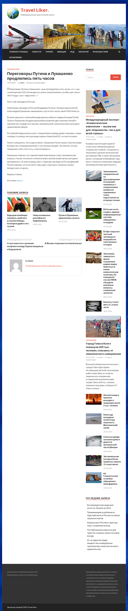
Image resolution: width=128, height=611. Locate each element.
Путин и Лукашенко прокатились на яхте (69, 216)
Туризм (49, 52)
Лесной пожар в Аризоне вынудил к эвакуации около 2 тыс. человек (111, 400)
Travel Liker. (35, 10)
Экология (83, 52)
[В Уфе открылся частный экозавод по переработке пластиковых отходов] (94, 240)
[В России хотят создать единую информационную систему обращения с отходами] (94, 218)
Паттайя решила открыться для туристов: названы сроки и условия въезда (103, 533)
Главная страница (18, 52)
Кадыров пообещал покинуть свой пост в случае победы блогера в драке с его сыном (18, 221)
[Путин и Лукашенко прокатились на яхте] (70, 212)
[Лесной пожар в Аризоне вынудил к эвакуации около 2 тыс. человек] (94, 404)
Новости (36, 52)
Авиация (61, 52)
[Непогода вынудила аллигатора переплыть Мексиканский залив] (94, 423)
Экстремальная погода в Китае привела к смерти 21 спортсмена (112, 460)
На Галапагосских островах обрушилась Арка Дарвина (110, 478)
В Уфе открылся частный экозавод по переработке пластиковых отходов (111, 238)
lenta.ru (20, 180)
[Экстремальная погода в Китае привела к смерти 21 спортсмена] (94, 465)
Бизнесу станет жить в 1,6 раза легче (111, 304)
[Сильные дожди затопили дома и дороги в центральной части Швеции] (94, 445)
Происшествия (100, 52)
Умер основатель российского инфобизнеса (41, 218)
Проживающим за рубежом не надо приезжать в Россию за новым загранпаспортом (103, 515)
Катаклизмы (15, 57)
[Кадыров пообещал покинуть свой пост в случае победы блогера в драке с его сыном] (18, 212)
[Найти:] (103, 77)
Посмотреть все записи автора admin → (44, 266)
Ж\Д (72, 52)
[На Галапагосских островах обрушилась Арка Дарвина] (94, 482)
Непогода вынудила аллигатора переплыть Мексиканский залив (110, 421)
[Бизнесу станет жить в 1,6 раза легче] (94, 311)
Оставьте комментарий (35, 83)
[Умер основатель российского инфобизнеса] (44, 212)
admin (22, 83)
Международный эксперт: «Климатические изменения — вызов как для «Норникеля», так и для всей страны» (103, 126)
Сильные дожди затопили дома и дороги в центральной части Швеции (111, 442)
